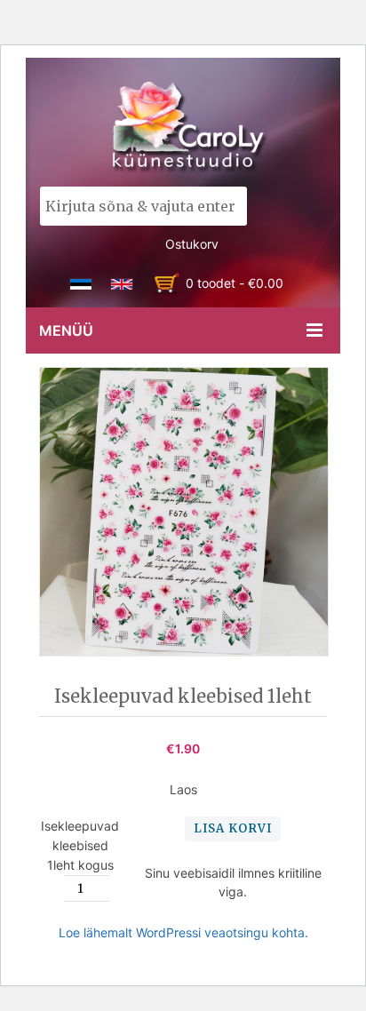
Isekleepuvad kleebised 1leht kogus (80, 845)
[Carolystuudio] (189, 126)
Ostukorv (192, 243)
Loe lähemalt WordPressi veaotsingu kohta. (183, 932)
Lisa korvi (233, 828)
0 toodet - (234, 283)
